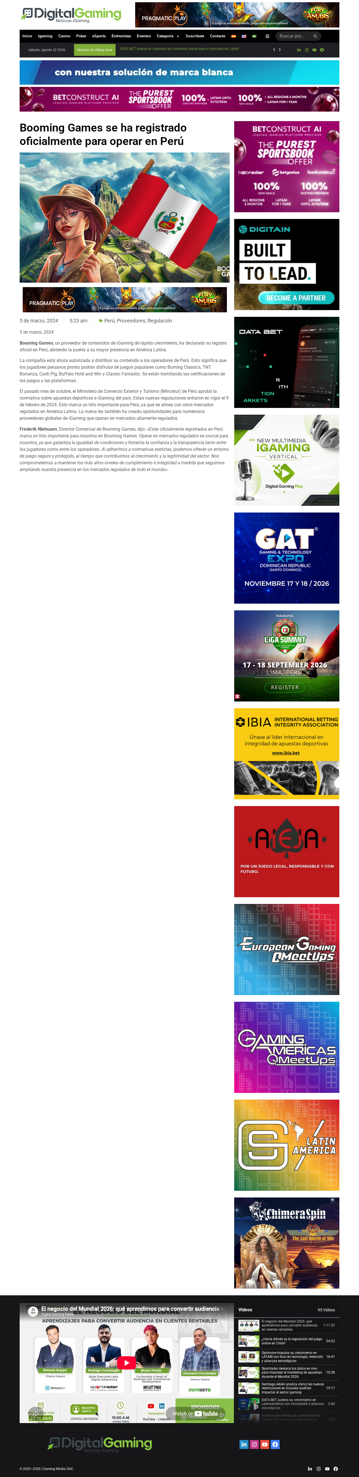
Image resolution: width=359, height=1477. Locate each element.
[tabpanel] (127, 1363)
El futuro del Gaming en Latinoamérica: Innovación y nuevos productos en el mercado (291, 1420)
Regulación (160, 321)
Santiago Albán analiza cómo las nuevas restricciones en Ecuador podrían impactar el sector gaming (293, 1388)
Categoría (165, 36)
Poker (81, 36)
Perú (109, 321)
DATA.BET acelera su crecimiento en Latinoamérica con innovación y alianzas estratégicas (293, 1404)
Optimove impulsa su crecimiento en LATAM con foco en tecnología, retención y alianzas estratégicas (292, 1357)
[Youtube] (314, 50)
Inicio (27, 36)
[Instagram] (306, 50)
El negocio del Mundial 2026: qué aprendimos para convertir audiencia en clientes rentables (289, 1325)
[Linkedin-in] (299, 50)
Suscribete (195, 36)
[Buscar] (315, 36)
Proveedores (131, 321)
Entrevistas (121, 36)
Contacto (217, 36)
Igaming (45, 36)
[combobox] (292, 36)
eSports (99, 36)
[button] (95, 50)
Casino (64, 36)
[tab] (286, 1325)
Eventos (144, 36)
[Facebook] (322, 50)
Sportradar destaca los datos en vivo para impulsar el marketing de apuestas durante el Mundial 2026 (292, 1373)
